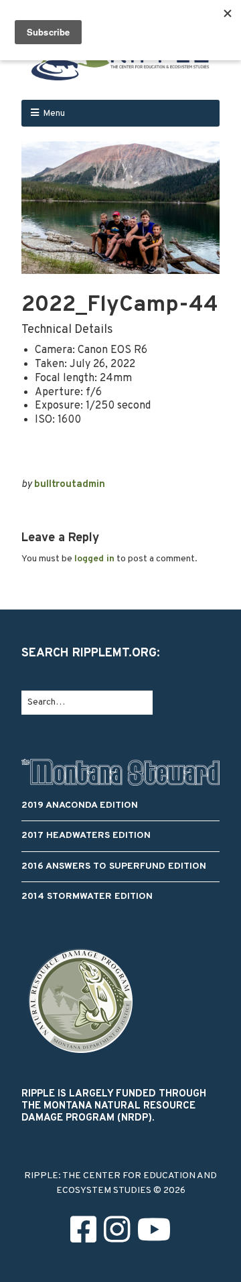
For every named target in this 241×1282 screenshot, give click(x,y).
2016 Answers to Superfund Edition (113, 866)
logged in (94, 559)
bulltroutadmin (69, 484)
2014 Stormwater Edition (87, 896)
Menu (54, 113)
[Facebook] (83, 1233)
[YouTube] (154, 1233)
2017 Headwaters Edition (86, 835)
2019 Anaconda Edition (79, 805)
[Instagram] (117, 1233)
